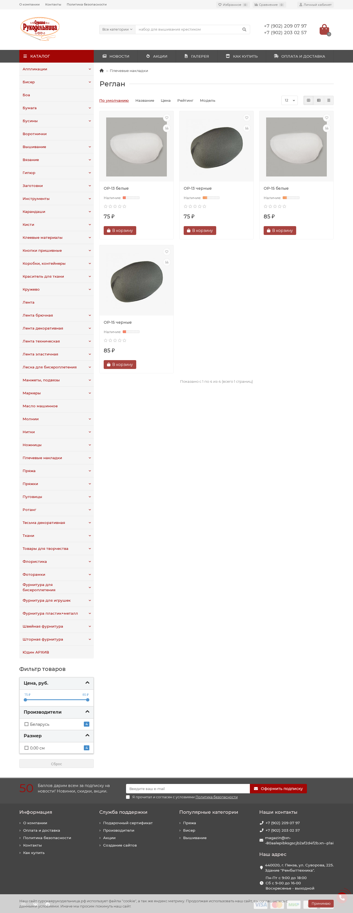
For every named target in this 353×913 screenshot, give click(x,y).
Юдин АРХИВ (36, 652)
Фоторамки (34, 574)
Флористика (35, 561)
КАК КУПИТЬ (245, 56)
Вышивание (34, 146)
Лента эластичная (40, 354)
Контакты (53, 4)
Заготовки (33, 185)
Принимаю (321, 903)
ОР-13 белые (116, 188)
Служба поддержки (123, 812)
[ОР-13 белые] (136, 147)
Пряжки (30, 483)
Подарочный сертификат (128, 823)
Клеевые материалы (43, 237)
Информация (35, 812)
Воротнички (35, 134)
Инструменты (36, 198)
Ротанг (29, 509)
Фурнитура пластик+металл (50, 613)
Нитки (29, 432)
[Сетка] (308, 100)
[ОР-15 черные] (136, 281)
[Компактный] (329, 100)
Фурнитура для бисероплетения (39, 587)
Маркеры (32, 393)
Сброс (56, 764)
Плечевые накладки (42, 458)
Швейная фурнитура (43, 626)
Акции (109, 838)
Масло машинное (40, 406)
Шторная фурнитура (43, 639)
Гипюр (29, 172)
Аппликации (35, 69)
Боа (26, 95)
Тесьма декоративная (44, 522)
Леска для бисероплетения (50, 367)
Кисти (28, 224)
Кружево (31, 289)
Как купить (34, 852)
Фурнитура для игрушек (47, 600)
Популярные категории (208, 812)
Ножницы (32, 445)
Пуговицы (32, 496)
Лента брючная (38, 315)
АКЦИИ (160, 56)
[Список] (319, 100)
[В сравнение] (167, 128)
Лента (28, 302)
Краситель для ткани (43, 276)
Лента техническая (41, 341)
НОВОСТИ (119, 56)
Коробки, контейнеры (44, 263)
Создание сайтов (120, 845)
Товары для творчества (45, 548)
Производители (118, 830)
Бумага (30, 108)
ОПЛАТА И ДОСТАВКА (303, 56)
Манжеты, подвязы (41, 380)
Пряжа (29, 470)
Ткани (28, 535)
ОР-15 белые (276, 188)
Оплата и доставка (41, 830)
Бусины (30, 121)
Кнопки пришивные (42, 250)
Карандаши (34, 211)
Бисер (29, 82)
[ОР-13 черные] (216, 147)
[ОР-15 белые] (296, 147)
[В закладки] (167, 118)
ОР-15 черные (118, 322)
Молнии (31, 419)
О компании (29, 4)
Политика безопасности (87, 4)
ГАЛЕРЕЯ (200, 56)
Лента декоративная (43, 328)
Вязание (31, 159)
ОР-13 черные (198, 188)
